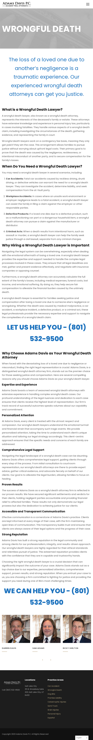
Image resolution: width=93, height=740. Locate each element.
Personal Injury (54, 713)
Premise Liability (55, 698)
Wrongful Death (55, 690)
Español (51, 717)
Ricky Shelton (70, 648)
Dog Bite (51, 694)
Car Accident (53, 686)
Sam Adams (38, 648)
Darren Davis (9, 648)
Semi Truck (53, 706)
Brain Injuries (53, 710)
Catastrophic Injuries (57, 702)
